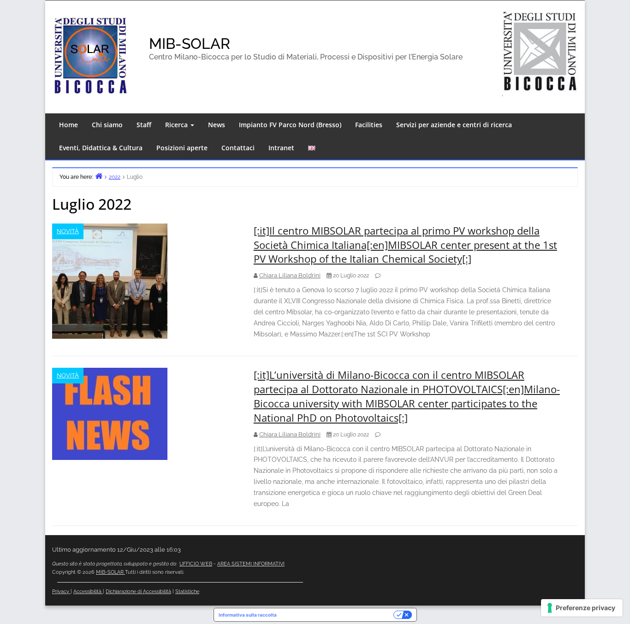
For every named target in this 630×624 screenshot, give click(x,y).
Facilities (368, 124)
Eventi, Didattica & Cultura (101, 147)
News (216, 124)
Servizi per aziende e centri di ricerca (454, 124)
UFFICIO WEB (195, 564)
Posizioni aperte (182, 147)
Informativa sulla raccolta (248, 615)
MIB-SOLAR (189, 43)
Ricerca (177, 124)
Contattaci (238, 147)
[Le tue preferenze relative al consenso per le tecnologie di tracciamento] (582, 608)
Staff (144, 124)
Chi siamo (107, 124)
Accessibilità (88, 592)
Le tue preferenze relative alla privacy (338, 615)
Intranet (281, 147)
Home (68, 124)
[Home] (98, 176)
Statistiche (187, 592)
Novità (68, 231)
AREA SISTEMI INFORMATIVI (251, 564)
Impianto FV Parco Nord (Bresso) (290, 124)
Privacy (61, 592)
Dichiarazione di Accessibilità (138, 592)
